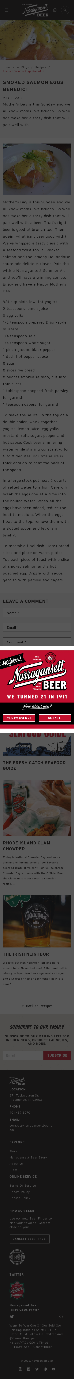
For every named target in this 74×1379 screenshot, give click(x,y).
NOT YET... (55, 718)
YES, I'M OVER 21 (19, 718)
